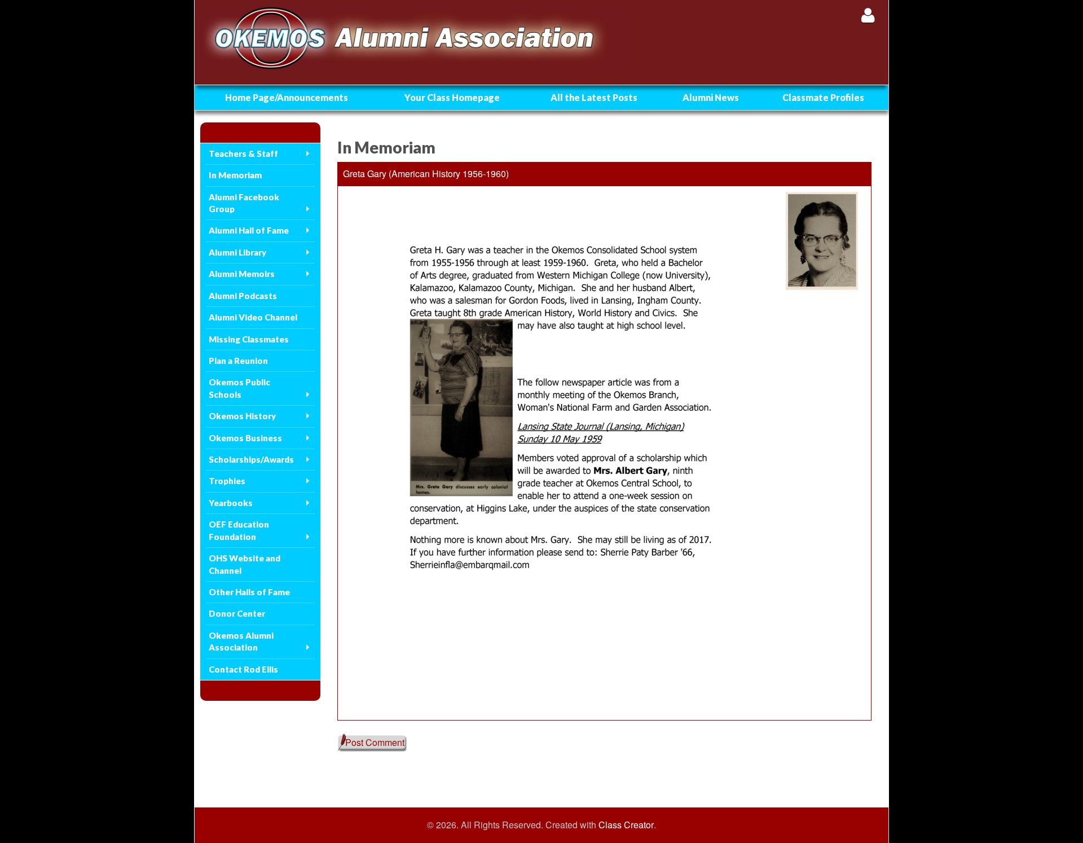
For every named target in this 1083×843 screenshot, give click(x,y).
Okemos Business (245, 438)
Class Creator (626, 825)
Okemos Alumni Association (241, 641)
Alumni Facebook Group (244, 203)
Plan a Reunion (238, 360)
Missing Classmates (249, 339)
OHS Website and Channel (244, 564)
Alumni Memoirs (242, 274)
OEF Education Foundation (239, 530)
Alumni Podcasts (243, 296)
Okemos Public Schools (239, 388)
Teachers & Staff (243, 153)
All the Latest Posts (594, 97)
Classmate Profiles (823, 97)
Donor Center (237, 613)
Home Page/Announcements (286, 97)
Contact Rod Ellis (243, 669)
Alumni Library (237, 252)
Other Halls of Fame (249, 592)
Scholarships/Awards (251, 459)
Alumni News (711, 97)
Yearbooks (231, 503)
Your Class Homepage (452, 97)
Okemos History (242, 416)
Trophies (227, 481)
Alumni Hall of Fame (249, 230)
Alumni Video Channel (253, 317)
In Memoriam (235, 175)
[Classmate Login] (868, 15)
